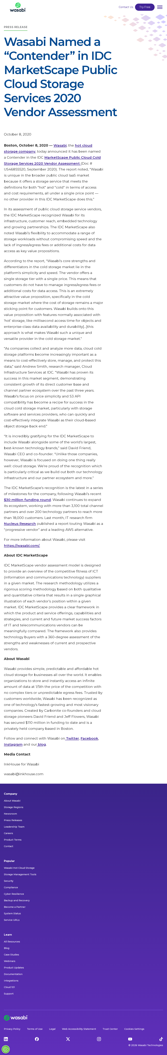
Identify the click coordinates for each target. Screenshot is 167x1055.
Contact (8, 846)
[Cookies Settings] (6, 1049)
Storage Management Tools (20, 874)
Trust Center (110, 1029)
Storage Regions (13, 807)
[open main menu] (160, 7)
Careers (8, 833)
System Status (12, 913)
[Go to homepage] (18, 7)
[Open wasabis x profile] (68, 1038)
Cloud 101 (9, 987)
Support (9, 993)
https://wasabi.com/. (22, 546)
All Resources (12, 941)
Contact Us (126, 7)
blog (41, 744)
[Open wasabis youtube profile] (130, 1038)
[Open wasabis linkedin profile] (6, 1038)
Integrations (11, 980)
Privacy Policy (12, 1029)
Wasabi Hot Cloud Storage (19, 867)
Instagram (13, 744)
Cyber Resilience (14, 893)
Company (10, 793)
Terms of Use (35, 1029)
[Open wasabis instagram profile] (99, 1038)
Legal (52, 1029)
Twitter (72, 738)
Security (8, 880)
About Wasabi (12, 800)
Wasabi (60, 145)
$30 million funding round (27, 500)
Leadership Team (14, 826)
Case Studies (11, 954)
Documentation (13, 974)
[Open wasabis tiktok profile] (161, 1038)
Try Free (144, 7)
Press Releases (13, 820)
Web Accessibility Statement (79, 1029)
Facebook (89, 738)
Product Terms (13, 839)
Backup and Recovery (17, 900)
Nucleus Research (20, 524)
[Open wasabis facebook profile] (37, 1038)
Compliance (11, 887)
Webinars (9, 961)
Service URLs (12, 920)
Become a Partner (14, 906)
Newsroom (10, 813)
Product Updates (14, 967)
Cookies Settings (134, 1029)
